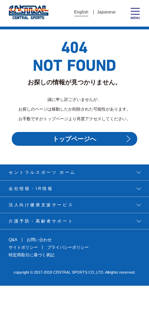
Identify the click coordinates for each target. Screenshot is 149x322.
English (81, 12)
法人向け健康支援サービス (41, 204)
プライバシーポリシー (68, 247)
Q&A (13, 239)
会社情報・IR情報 (31, 188)
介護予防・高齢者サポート (41, 221)
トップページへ (74, 138)
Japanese (106, 12)
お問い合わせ (39, 239)
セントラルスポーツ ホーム (42, 172)
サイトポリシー (23, 247)
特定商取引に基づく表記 (31, 255)
